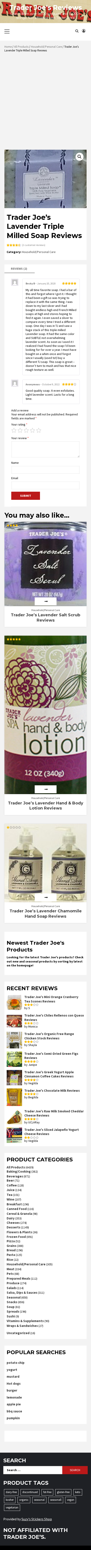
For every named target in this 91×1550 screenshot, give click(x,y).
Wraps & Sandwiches (22, 1326)
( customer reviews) (33, 245)
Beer (10, 1180)
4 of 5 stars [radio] (32, 430)
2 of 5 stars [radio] (20, 430)
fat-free (47, 1492)
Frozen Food (16, 1237)
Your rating (19, 424)
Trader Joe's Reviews (45, 8)
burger (12, 1390)
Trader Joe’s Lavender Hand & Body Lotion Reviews (45, 806)
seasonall (55, 1500)
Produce (13, 1283)
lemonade (14, 1397)
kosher (10, 1500)
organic (23, 1500)
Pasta (11, 1255)
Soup (11, 1307)
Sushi (11, 1316)
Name (15, 463)
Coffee (12, 1185)
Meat (10, 1269)
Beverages (15, 1176)
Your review (20, 438)
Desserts (13, 1227)
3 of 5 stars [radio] (26, 430)
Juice (11, 1190)
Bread (11, 1250)
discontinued (30, 1492)
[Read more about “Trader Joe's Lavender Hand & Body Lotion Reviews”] (46, 789)
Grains (11, 1246)
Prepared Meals (18, 1278)
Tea (9, 1195)
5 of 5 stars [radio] (38, 430)
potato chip (16, 1363)
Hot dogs (14, 1383)
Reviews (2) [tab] (19, 269)
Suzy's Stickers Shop (36, 1519)
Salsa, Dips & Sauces (22, 1292)
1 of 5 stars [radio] (14, 430)
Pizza (11, 1241)
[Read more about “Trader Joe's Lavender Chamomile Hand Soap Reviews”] (46, 897)
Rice (10, 1259)
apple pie (14, 1404)
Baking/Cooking (19, 1171)
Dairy (11, 1218)
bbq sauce (14, 1411)
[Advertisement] (45, 102)
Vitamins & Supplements (25, 1321)
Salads (12, 1288)
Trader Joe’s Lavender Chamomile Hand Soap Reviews (45, 914)
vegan (70, 1500)
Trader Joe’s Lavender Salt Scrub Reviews (45, 617)
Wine (10, 1199)
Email (14, 478)
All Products (21, 47)
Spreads (13, 1311)
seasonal (39, 1500)
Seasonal (14, 1297)
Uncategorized (18, 1333)
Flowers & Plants (19, 1232)
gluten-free (63, 1492)
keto (77, 1492)
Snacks (12, 1302)
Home (8, 47)
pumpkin (13, 1418)
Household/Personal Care (46, 47)
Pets (10, 1274)
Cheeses (13, 1223)
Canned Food (17, 1209)
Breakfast (14, 1204)
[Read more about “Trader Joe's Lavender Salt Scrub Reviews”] (46, 601)
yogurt (12, 1370)
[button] (79, 157)
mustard (13, 1376)
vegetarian (12, 1507)
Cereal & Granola (19, 1214)
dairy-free (11, 1492)
